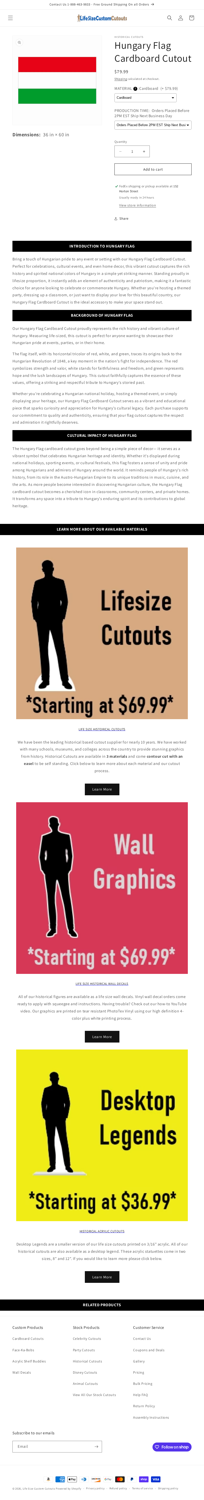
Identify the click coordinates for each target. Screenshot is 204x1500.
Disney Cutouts (85, 1372)
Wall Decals (21, 1372)
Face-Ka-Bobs (23, 1350)
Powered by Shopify (68, 1488)
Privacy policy (95, 1488)
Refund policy (118, 1488)
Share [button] (124, 218)
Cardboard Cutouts (28, 1338)
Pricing (138, 1372)
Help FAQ (140, 1395)
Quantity (120, 142)
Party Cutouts (84, 1350)
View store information (137, 205)
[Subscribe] (96, 1446)
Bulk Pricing (142, 1383)
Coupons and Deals (148, 1350)
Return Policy (144, 1406)
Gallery (139, 1361)
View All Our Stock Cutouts (94, 1395)
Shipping (120, 79)
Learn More (102, 789)
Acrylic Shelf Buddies (29, 1361)
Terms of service (142, 1488)
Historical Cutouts (87, 1361)
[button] (10, 17)
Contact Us (142, 1338)
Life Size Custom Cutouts (39, 1488)
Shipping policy (168, 1488)
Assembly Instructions (151, 1417)
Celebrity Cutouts (87, 1338)
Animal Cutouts (85, 1383)
